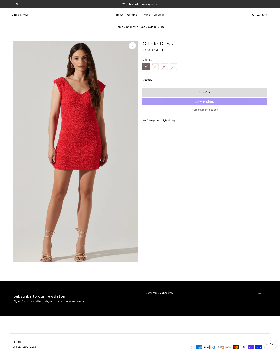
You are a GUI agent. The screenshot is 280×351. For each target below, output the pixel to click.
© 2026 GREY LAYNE (25, 347)
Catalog (132, 14)
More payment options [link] (205, 109)
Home (119, 14)
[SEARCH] (253, 15)
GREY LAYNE (20, 15)
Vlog (147, 14)
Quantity (147, 80)
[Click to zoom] (132, 45)
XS (146, 66)
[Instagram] (16, 4)
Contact (159, 14)
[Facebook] (11, 4)
